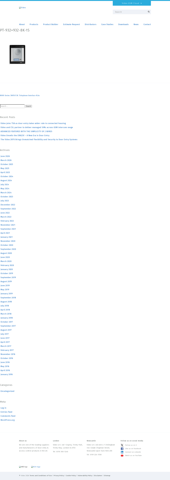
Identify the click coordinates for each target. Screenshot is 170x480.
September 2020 (8, 249)
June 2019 (5, 285)
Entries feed (6, 412)
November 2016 (8, 354)
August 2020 (6, 253)
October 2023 (7, 197)
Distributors (90, 24)
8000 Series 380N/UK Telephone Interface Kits (20, 95)
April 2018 (5, 310)
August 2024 (6, 180)
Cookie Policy (71, 475)
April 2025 (5, 172)
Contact (147, 24)
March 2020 (6, 261)
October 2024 (7, 176)
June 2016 (5, 362)
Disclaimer (98, 475)
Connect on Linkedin (133, 452)
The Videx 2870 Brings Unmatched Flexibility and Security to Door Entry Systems (39, 139)
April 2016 (5, 370)
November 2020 (8, 241)
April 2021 (5, 233)
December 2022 (8, 205)
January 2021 (7, 237)
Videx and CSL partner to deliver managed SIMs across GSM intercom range (37, 127)
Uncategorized (7, 391)
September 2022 (8, 209)
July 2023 (5, 201)
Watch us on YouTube (133, 455)
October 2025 (7, 164)
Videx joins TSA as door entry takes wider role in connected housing (33, 123)
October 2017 (7, 322)
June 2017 (5, 338)
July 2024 (5, 184)
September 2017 (8, 326)
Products (34, 24)
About (22, 24)
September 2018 (8, 298)
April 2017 (5, 342)
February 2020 (7, 265)
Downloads (123, 24)
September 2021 (8, 229)
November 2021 (8, 225)
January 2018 (7, 318)
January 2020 (7, 269)
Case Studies (107, 24)
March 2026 (6, 160)
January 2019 (7, 294)
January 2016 (7, 374)
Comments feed (8, 416)
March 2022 (6, 217)
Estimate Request (71, 24)
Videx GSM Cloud (131, 3)
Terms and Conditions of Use (41, 475)
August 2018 (6, 302)
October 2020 (7, 245)
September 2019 (8, 277)
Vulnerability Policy (85, 475)
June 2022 (5, 213)
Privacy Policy (59, 475)
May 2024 (5, 188)
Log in (3, 408)
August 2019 (6, 281)
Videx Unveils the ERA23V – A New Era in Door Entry (25, 135)
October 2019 (7, 273)
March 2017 (6, 346)
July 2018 (5, 306)
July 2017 (5, 334)
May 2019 (5, 289)
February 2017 (7, 350)
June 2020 (5, 257)
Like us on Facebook (133, 448)
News (136, 24)
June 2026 (5, 156)
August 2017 (6, 330)
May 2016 (5, 366)
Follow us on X (131, 445)
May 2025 (5, 168)
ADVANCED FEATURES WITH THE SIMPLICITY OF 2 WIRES (26, 131)
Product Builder (50, 24)
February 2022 (7, 221)
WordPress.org (8, 420)
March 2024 (6, 193)
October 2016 (7, 358)
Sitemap (107, 475)
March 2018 (6, 314)
